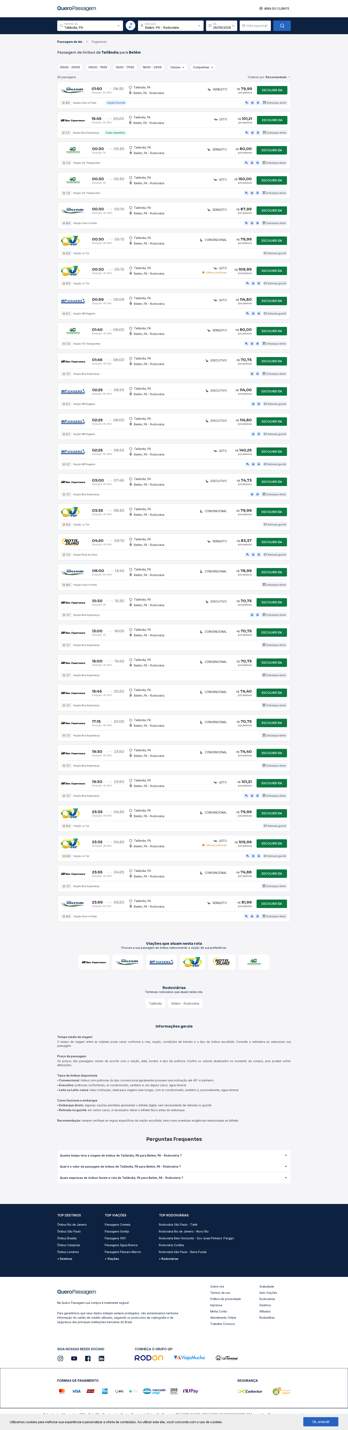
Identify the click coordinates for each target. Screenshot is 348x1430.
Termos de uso (220, 1292)
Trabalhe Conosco (222, 1324)
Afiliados (265, 1311)
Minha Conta (218, 1311)
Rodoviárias (267, 1299)
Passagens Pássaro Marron (123, 1252)
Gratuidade (266, 1286)
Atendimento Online (223, 1317)
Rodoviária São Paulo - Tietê (178, 1224)
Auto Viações (268, 1292)
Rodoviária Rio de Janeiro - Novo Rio (184, 1231)
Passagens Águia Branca (121, 1245)
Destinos (265, 1305)
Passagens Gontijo (117, 1231)
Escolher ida (272, 90)
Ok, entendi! (320, 1422)
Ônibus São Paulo (69, 1231)
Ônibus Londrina (68, 1252)
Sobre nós (217, 1286)
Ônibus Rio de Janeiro (72, 1224)
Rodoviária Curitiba (171, 1245)
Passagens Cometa (117, 1224)
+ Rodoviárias (168, 1258)
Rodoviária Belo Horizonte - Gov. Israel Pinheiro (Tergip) (196, 1238)
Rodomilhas (267, 1317)
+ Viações (112, 1258)
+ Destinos (64, 1258)
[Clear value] (233, 26)
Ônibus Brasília (67, 1238)
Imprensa (216, 1305)
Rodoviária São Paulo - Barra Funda (182, 1252)
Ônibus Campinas (68, 1245)
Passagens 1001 (115, 1238)
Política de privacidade (225, 1299)
